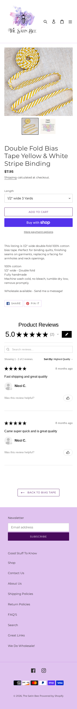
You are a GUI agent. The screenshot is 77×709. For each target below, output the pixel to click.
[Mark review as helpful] (68, 398)
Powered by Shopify (52, 695)
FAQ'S (12, 614)
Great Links (16, 635)
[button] (57, 334)
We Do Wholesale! (21, 646)
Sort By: (48, 359)
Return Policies (19, 604)
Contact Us (16, 573)
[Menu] (70, 21)
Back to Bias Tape (41, 492)
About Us (15, 583)
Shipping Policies (20, 594)
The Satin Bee (31, 695)
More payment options (38, 231)
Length (9, 190)
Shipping (10, 177)
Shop (11, 563)
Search (13, 625)
